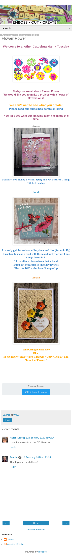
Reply (13, 447)
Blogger (42, 551)
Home (36, 523)
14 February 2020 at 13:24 (36, 457)
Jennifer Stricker (15, 544)
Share (7, 420)
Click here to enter (36, 392)
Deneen (36, 125)
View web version (36, 529)
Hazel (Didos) (17, 437)
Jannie (36, 192)
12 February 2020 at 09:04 (40, 437)
